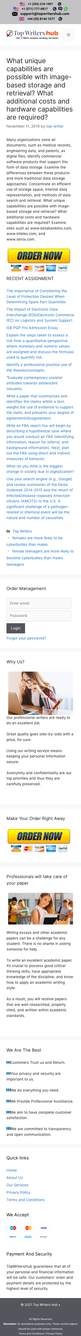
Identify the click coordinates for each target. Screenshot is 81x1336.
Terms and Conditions (25, 1200)
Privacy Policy (18, 1192)
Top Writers (22, 531)
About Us (14, 1177)
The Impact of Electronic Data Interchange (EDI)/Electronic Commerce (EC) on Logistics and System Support (40, 315)
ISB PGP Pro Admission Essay (32, 328)
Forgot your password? (26, 638)
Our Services (17, 1185)
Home (11, 1170)
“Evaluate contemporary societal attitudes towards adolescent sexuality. (34, 383)
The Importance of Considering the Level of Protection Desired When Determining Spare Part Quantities (36, 296)
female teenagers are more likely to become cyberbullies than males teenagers (40, 558)
